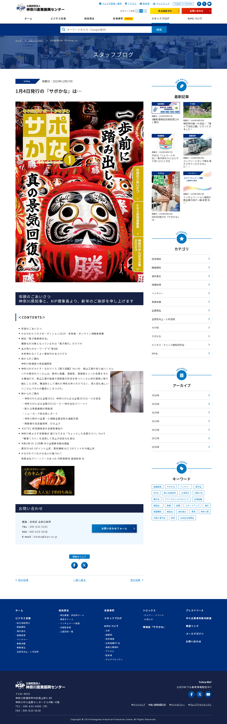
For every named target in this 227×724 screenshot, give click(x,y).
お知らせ (148, 619)
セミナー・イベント (154, 615)
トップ (18, 40)
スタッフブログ (161, 18)
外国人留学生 (160, 517)
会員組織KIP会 (113, 643)
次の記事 (135, 580)
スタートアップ (192, 505)
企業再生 (156, 310)
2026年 (155, 395)
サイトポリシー (178, 704)
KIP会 (155, 353)
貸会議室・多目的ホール (72, 615)
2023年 (155, 421)
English (177, 4)
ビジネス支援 (58, 18)
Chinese (188, 4)
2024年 (155, 412)
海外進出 (156, 276)
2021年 (155, 438)
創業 (169, 505)
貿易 (193, 511)
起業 (178, 505)
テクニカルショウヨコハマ (177, 499)
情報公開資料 (112, 647)
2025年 (155, 404)
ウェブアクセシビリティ (201, 704)
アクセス (132, 3)
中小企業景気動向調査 (199, 618)
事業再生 (21, 647)
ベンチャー (157, 293)
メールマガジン (195, 633)
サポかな (156, 336)
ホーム (28, 18)
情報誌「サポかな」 (154, 627)
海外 (207, 505)
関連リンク (192, 626)
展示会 (157, 499)
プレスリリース (195, 610)
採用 (173, 517)
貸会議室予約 (165, 10)
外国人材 (198, 492)
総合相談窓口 (23, 623)
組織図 (109, 634)
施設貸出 (89, 18)
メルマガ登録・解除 (112, 3)
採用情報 (110, 639)
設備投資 (156, 284)
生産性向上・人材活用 (163, 319)
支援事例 (122, 18)
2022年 (155, 429)
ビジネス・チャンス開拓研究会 (168, 344)
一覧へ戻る (79, 580)
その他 (155, 327)
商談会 (158, 505)
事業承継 (156, 302)
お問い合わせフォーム (114, 528)
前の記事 (23, 580)
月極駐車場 (65, 627)
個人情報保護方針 (158, 704)
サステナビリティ (114, 659)
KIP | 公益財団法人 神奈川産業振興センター (40, 7)
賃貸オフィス (66, 619)
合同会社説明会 (187, 517)
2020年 (155, 447)
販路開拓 (156, 267)
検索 (159, 30)
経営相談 (156, 259)
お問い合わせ (196, 10)
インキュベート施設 (70, 623)
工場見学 (185, 492)
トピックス (149, 610)
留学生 (198, 486)
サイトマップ (163, 3)
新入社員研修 (170, 492)
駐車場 (146, 3)
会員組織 (198, 499)
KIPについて (195, 18)
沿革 (108, 630)
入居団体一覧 (66, 631)
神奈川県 (205, 511)
